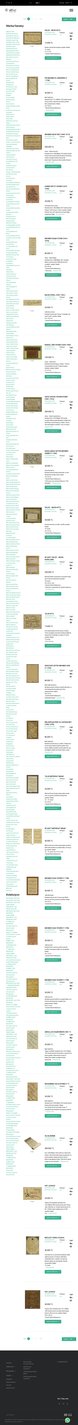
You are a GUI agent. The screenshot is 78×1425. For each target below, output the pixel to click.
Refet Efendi (10, 746)
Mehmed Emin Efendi (12, 501)
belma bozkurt (10, 127)
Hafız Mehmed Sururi (12, 301)
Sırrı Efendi (9, 831)
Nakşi (7, 707)
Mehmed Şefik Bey (12, 584)
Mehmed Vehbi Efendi (13, 612)
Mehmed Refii (10, 567)
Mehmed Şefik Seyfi (12, 586)
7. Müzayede (10, 1102)
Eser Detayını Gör (52, 58)
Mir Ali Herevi (10, 646)
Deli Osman (9, 170)
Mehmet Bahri (10, 616)
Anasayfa (8, 1363)
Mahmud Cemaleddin (12, 465)
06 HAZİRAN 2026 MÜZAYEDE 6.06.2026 (51, 33)
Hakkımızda (10, 1366)
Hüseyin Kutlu (10, 382)
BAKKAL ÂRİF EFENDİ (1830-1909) (58, 345)
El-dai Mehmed (10, 197)
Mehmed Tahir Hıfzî (12, 605)
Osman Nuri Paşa (11, 731)
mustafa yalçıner (11, 705)
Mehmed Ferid (10, 512)
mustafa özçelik (11, 688)
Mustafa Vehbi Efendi (12, 703)
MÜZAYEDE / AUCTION (13, 902)
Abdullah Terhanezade (13, 44)
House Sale (9, 1170)
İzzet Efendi (10, 410)
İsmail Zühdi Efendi (12, 406)
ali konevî (9, 93)
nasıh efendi (10, 710)
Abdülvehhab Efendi (12, 51)
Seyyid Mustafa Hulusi (13, 822)
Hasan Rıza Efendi (11, 340)
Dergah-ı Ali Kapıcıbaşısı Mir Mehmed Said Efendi (13, 174)
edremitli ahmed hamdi (13, 193)
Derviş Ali (9, 180)
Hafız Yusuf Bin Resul (12, 310)
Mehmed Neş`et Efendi (13, 544)
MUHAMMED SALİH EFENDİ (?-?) (57, 1084)
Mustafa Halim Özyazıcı (13, 678)
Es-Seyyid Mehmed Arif (13, 225)
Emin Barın (9, 199)
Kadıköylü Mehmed (12, 412)
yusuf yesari (10, 884)
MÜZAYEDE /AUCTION (13, 983)
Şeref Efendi (10, 771)
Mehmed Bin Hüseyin (12, 488)
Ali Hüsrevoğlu (10, 91)
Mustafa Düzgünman (12, 675)
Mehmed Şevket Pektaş (13, 595)
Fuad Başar (9, 261)
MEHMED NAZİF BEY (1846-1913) (57, 134)
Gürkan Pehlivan (11, 276)
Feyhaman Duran (11, 259)
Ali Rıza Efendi (10, 99)
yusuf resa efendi (11, 882)
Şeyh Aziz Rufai (11, 784)
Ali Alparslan (10, 85)
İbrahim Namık (10, 389)
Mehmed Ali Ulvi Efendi (13, 484)
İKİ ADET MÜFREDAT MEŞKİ (55, 828)
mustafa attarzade (12, 669)
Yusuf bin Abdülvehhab (13, 880)
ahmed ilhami (10, 63)
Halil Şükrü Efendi (11, 323)
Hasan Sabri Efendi (12, 344)
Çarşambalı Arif (11, 155)
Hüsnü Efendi (10, 384)
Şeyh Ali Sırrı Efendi (12, 780)
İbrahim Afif (10, 386)
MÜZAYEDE (9, 913)
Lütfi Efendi (9, 454)
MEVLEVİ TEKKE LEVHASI (54, 1238)
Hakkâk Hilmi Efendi (12, 314)
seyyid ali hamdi (11, 805)
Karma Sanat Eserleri (12, 1140)
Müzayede (9, 1002)
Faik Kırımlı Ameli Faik (12, 255)
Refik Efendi (10, 750)
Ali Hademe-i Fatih (11, 87)
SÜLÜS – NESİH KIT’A (53, 507)
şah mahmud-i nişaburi (13, 756)
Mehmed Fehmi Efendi (13, 510)
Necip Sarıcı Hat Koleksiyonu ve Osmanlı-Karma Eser (12, 1068)
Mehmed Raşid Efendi (12, 557)
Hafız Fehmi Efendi (12, 291)
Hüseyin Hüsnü (10, 380)
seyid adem (9, 797)
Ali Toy (8, 102)
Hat (61, 34)
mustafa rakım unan (12, 697)
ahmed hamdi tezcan (12, 61)
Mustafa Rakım (10, 695)
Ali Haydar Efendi (11, 89)
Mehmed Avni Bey (11, 486)
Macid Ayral (9, 457)
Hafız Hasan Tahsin (12, 293)
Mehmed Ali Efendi (12, 480)
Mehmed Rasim (11, 559)
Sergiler (8, 1375)
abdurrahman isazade (13, 53)
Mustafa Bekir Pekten (12, 671)
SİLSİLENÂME (50, 1136)
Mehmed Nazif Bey (12, 542)
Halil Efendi (9, 320)
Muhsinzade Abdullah (12, 663)
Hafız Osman (10, 308)
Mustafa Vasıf (10, 701)
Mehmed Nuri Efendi (12, 550)
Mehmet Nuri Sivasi (12, 627)
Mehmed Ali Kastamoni (13, 482)
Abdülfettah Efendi (12, 33)
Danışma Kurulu (10, 1388)
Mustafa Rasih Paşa (12, 699)
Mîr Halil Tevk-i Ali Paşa (13, 650)
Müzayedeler (10, 1371)
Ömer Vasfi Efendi (11, 722)
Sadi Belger (9, 752)
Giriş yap (61, 2)
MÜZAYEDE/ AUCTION (13, 900)
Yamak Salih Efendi (12, 865)
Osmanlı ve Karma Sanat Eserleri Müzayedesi (11, 928)
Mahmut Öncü (10, 467)
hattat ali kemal (11, 354)
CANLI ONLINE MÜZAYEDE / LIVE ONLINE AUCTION (11, 907)
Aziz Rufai (9, 119)
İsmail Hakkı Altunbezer (13, 401)
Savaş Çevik (9, 761)
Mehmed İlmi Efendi (12, 527)
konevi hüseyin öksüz (12, 450)
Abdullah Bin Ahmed (12, 36)
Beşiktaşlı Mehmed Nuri (13, 129)
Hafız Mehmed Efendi (12, 299)
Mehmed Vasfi (10, 607)
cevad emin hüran (11, 159)
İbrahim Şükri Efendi (12, 391)
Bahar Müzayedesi (11, 1077)
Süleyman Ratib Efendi (13, 837)
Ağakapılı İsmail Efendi (13, 55)
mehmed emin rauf (12, 503)
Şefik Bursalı (10, 763)
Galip (7, 267)
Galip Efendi (9, 272)
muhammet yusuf (11, 661)
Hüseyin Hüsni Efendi (12, 378)
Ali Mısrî (8, 95)
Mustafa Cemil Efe (11, 673)
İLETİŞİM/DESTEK (62, 1362)
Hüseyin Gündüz (11, 372)
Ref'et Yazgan (10, 748)
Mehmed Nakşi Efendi (12, 539)
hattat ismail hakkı (11, 357)
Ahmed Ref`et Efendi (12, 65)
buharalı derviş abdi (12, 133)
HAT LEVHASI (50, 1186)
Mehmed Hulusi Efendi (13, 525)
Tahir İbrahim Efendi (12, 852)
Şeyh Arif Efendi (11, 782)
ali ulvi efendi (10, 104)
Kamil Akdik (9, 423)
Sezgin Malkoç (10, 829)
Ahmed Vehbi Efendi (12, 72)
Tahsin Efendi (10, 854)
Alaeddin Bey (10, 82)
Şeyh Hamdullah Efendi (13, 786)
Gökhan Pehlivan (11, 274)
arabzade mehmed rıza (13, 110)
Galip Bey (9, 269)
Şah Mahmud (10, 754)
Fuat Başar (9, 263)
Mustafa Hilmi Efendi (12, 680)
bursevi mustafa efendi (13, 142)
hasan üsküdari (10, 350)
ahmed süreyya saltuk (12, 68)
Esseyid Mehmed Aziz (13, 201)
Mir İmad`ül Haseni (11, 652)
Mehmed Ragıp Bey (12, 552)
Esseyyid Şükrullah (11, 252)
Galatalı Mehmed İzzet (13, 265)
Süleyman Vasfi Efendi (13, 843)
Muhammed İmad (11, 654)
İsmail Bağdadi (10, 399)
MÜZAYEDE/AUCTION (12, 898)
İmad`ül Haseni (10, 397)
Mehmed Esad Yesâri (12, 508)
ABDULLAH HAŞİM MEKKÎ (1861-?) (58, 1032)
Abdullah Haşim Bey (12, 40)
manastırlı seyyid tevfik (13, 474)
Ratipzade (9, 744)
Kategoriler (9, 1379)
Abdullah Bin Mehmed (12, 38)
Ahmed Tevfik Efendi (12, 70)
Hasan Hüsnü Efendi (12, 335)
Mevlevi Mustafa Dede (13, 639)
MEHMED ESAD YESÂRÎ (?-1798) (57, 878)
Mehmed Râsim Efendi (13, 561)
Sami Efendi (10, 758)
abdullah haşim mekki (12, 42)
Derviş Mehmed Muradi (13, 182)
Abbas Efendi (10, 31)
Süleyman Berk (10, 835)
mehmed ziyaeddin (12, 614)
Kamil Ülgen (9, 425)
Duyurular (8, 1385)
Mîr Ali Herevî (10, 648)
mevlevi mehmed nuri (12, 637)
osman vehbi (10, 733)
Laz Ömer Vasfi (11, 452)
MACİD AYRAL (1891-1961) (55, 295)
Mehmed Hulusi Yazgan (13, 369)
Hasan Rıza (9, 337)
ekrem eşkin (10, 195)
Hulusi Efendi (10, 367)
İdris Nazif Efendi (11, 395)
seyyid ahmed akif (11, 799)
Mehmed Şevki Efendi (12, 597)
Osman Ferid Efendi (12, 727)
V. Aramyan (9, 863)
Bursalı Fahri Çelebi (12, 140)
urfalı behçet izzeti (11, 860)
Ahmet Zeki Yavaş (11, 74)
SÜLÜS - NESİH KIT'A (52, 30)
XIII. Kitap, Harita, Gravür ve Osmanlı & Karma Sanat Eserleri (13, 1053)
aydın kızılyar (10, 116)
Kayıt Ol (67, 2)
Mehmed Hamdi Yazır (12, 522)
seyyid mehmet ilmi (12, 820)
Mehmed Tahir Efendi (12, 603)
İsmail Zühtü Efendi (12, 408)
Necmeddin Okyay (11, 712)
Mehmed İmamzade (12, 529)
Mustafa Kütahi (10, 686)
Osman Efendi (10, 724)
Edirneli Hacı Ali (10, 187)
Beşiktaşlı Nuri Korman (13, 131)
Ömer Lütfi (9, 720)
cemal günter (10, 157)
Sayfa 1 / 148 (68, 19)
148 (41, 19)
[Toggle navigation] (70, 10)
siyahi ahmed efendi (12, 833)
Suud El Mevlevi (11, 850)
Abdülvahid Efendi (11, 48)
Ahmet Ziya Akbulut (12, 76)
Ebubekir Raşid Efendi (12, 184)
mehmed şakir (10, 574)
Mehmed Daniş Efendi (12, 495)
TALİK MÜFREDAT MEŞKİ (54, 776)
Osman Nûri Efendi (11, 729)
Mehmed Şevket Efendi (13, 593)
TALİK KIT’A (49, 614)
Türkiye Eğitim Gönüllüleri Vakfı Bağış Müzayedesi (13, 1132)
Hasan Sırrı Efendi (11, 346)
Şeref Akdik (9, 769)
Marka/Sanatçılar (11, 1382)
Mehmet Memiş (11, 624)
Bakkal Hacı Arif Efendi (13, 125)
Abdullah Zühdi (10, 46)
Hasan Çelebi (10, 333)
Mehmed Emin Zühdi (12, 505)
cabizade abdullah (11, 144)
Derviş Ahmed (10, 178)
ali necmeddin (10, 97)
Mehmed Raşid (10, 554)
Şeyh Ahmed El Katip (12, 778)
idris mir (8, 393)
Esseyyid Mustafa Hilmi (13, 250)
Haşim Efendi (10, 352)
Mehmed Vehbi (10, 610)
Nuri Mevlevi (9, 718)
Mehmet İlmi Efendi (12, 622)
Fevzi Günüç (9, 257)
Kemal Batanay (10, 448)
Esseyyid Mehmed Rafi (13, 236)
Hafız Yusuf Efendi (12, 312)
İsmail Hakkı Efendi (12, 403)
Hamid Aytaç (10, 325)
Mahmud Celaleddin (12, 463)
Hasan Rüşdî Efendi (12, 342)
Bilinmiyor (9, 890)
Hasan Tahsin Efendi (12, 348)
